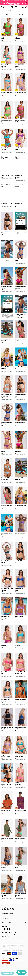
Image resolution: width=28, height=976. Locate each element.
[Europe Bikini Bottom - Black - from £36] (7, 221)
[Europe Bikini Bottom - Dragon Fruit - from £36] (21, 276)
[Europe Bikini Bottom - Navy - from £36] (21, 356)
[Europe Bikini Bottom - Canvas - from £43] (7, 440)
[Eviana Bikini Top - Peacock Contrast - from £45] (7, 689)
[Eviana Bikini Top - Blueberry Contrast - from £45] (7, 606)
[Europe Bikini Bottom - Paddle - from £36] (21, 523)
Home (3, 10)
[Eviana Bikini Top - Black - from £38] (21, 551)
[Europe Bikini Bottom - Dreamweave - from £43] (7, 467)
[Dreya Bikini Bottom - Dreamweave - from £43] (7, 384)
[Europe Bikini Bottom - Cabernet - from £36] (7, 276)
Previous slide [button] (2, 2)
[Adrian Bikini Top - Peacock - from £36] (21, 193)
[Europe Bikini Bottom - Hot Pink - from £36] (21, 329)
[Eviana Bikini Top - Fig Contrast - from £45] (7, 634)
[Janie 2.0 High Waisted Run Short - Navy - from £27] (21, 717)
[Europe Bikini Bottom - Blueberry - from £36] (21, 249)
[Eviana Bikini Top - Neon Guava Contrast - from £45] (21, 662)
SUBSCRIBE (21, 941)
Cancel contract (7, 973)
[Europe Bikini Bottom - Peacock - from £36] (7, 551)
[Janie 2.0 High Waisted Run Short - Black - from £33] (7, 717)
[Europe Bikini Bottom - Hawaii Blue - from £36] (7, 329)
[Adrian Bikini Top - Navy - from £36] (7, 193)
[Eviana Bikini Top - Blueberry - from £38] (21, 578)
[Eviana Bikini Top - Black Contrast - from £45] (7, 578)
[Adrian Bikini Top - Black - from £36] (7, 165)
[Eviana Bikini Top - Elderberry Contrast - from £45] (21, 606)
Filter (7, 14)
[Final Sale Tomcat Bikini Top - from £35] (21, 689)
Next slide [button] (26, 2)
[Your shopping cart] (26, 8)
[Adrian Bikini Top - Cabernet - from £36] (21, 165)
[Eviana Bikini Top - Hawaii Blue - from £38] (21, 634)
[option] (14, 2)
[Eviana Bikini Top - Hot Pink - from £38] (7, 662)
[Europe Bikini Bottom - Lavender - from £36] (7, 356)
